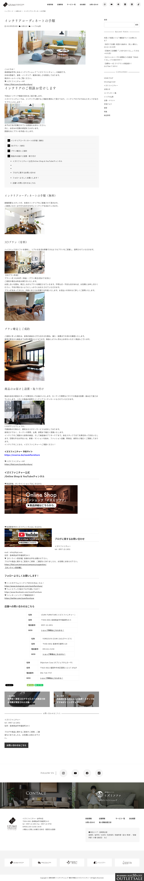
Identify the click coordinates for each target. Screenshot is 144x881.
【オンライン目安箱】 (13, 567)
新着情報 (88, 818)
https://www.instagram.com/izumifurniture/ (24, 586)
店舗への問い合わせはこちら (24, 183)
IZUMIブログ (108, 78)
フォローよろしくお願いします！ (26, 177)
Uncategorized (109, 82)
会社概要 (132, 818)
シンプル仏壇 (36, 26)
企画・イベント (109, 100)
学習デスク (108, 104)
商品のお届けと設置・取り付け (23, 156)
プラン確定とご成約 (19, 151)
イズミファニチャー (111, 85)
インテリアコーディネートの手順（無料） (28, 140)
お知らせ (24, 26)
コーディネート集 (110, 93)
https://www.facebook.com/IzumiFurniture (23, 592)
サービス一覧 (120, 818)
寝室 (105, 108)
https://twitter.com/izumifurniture (19, 598)
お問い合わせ (90, 822)
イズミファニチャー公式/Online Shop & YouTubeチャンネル (37, 161)
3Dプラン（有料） (18, 145)
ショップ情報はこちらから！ (52, 630)
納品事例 (107, 115)
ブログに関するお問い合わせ (24, 172)
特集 (105, 112)
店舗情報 (102, 818)
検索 (105, 20)
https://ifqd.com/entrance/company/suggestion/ (25, 564)
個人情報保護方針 (105, 822)
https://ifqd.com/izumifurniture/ (19, 84)
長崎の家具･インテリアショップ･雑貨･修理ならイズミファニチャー (69, 878)
